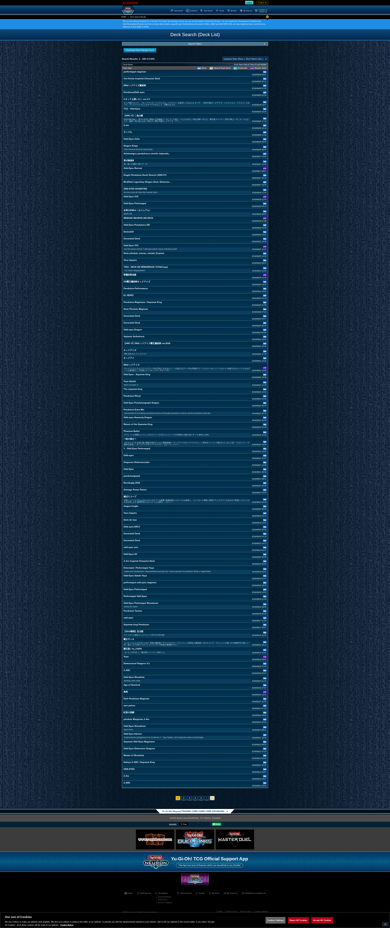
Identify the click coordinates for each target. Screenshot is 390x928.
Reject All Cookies (298, 920)
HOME (123, 17)
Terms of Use (231, 911)
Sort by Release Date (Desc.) (164, 898)
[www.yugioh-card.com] (155, 839)
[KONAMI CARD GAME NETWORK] (195, 879)
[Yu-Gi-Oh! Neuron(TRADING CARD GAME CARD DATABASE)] (128, 10)
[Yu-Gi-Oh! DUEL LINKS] (195, 839)
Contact (219, 911)
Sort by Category (165, 902)
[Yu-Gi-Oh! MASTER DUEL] (234, 839)
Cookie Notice (66, 925)
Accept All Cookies (322, 920)
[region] (195, 920)
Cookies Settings (261, 911)
